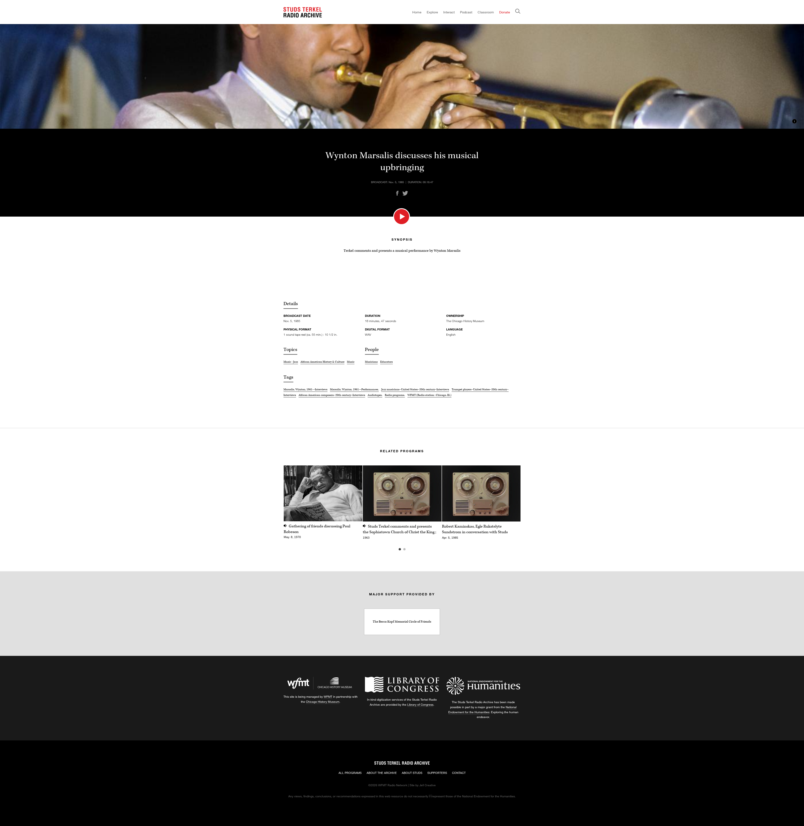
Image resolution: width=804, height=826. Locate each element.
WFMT (328, 696)
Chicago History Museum (322, 701)
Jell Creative (427, 785)
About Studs (412, 773)
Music (350, 362)
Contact (459, 773)
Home (416, 12)
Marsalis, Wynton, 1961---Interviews (305, 389)
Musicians (371, 362)
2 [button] (410, 549)
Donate (504, 12)
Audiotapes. (375, 395)
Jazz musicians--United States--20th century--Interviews (415, 389)
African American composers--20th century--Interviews (332, 395)
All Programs (350, 773)
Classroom (486, 12)
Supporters (437, 773)
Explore (432, 12)
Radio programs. (395, 395)
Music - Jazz (290, 362)
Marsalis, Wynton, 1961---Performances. (354, 389)
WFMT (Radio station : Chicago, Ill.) (429, 395)
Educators (386, 362)
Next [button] (512, 493)
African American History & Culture (322, 362)
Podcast (466, 12)
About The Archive (382, 773)
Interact (449, 12)
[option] (323, 504)
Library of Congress (420, 704)
